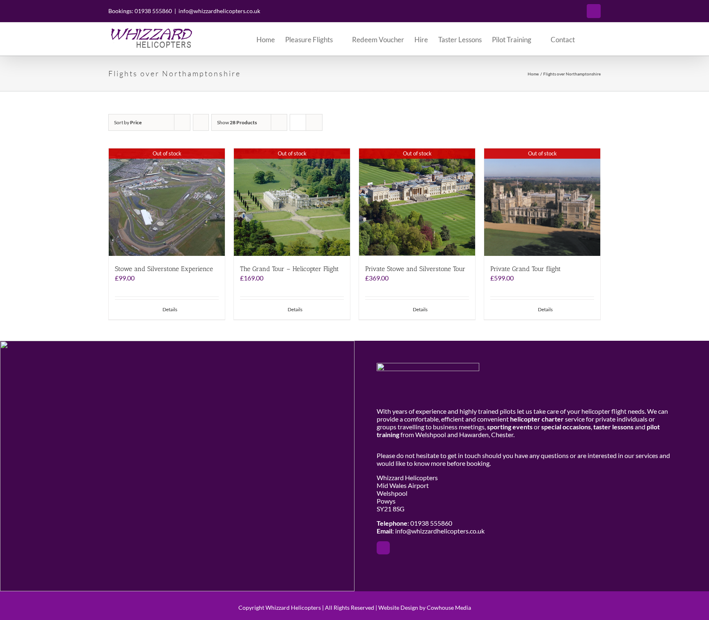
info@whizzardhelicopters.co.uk (219, 10)
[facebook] (383, 547)
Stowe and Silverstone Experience (164, 269)
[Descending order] (201, 122)
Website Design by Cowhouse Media (424, 607)
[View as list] (314, 122)
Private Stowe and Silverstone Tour (415, 269)
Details (169, 309)
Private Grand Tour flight (525, 269)
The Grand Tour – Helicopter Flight (289, 269)
